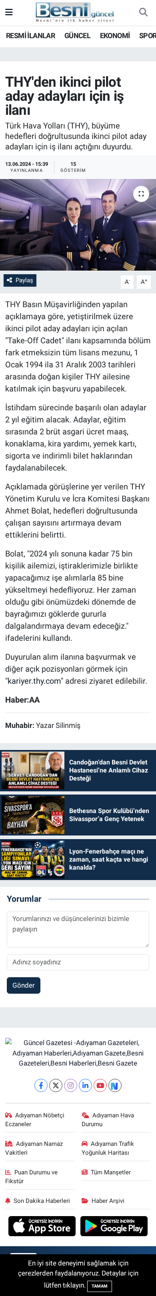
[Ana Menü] (9, 12)
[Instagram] (70, 1085)
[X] (55, 1085)
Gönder (23, 985)
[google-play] (114, 1227)
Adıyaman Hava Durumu (108, 1120)
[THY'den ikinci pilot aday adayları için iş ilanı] (78, 225)
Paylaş (24, 280)
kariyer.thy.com (34, 681)
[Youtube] (100, 1085)
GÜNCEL (77, 35)
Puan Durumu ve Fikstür (31, 1177)
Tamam (100, 1286)
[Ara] (143, 13)
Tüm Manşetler (111, 1172)
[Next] (115, 1085)
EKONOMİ (115, 35)
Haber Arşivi (108, 1200)
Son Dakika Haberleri (42, 1200)
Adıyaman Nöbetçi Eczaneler (35, 1120)
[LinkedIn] (85, 1085)
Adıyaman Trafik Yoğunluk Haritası (108, 1148)
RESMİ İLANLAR (30, 35)
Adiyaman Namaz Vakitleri (34, 1148)
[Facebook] (41, 1085)
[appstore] (43, 1227)
